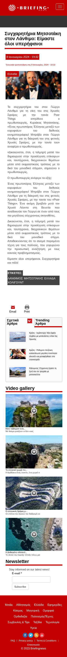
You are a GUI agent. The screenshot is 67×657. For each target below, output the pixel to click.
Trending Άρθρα (42, 321)
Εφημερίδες (54, 604)
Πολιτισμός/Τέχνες (42, 616)
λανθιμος (15, 278)
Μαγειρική (32, 610)
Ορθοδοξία (20, 616)
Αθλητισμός (23, 604)
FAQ (13, 641)
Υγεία (33, 627)
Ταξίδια (37, 622)
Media (8, 604)
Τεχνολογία (52, 622)
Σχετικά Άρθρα (19, 322)
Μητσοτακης (33, 278)
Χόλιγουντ (16, 282)
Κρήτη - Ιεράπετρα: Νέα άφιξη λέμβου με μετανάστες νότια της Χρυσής (43, 336)
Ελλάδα (12, 73)
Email (12, 311)
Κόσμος (18, 610)
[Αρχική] (28, 8)
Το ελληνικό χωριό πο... (16, 470)
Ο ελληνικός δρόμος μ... (16, 511)
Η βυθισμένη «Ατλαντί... (16, 552)
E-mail (17, 573)
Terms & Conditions (46, 641)
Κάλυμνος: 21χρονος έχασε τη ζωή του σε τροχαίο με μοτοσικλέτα (42, 371)
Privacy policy (26, 641)
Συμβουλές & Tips (19, 622)
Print (27, 311)
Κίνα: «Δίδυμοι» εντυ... (15, 429)
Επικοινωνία (33, 645)
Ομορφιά (48, 610)
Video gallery (20, 388)
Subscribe (20, 586)
